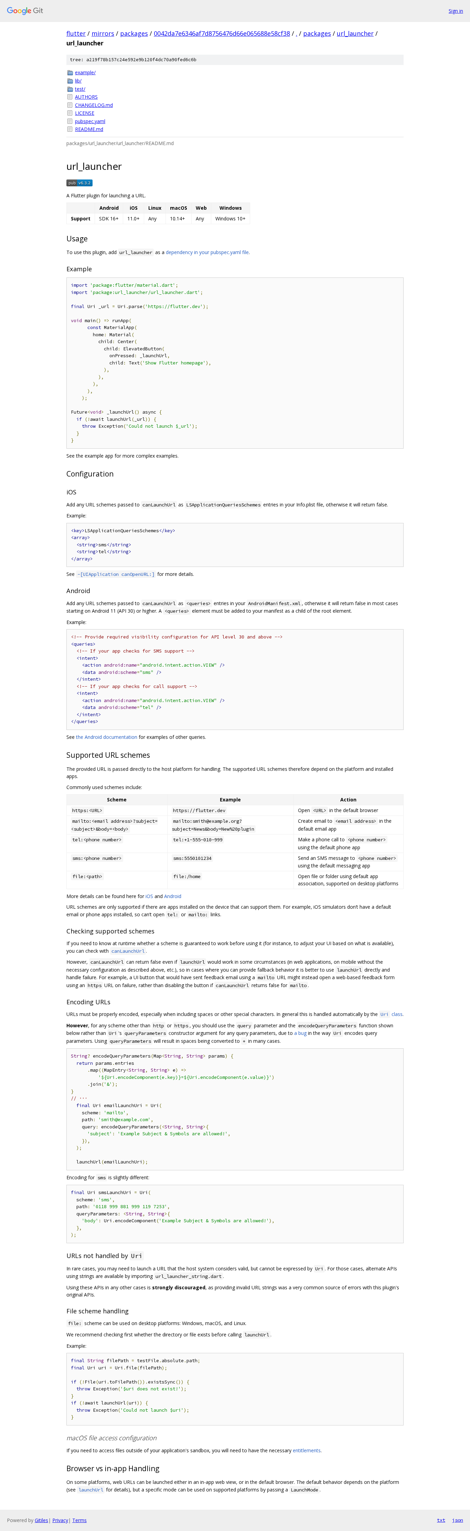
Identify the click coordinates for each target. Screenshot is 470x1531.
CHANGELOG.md (94, 105)
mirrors (103, 33)
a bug (300, 1033)
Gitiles (41, 1520)
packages (134, 33)
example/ (85, 72)
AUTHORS (86, 97)
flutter (76, 33)
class (392, 1014)
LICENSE (84, 113)
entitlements (307, 1450)
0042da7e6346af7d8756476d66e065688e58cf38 (222, 33)
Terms (79, 1520)
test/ (80, 89)
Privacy (60, 1520)
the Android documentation (106, 737)
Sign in (456, 11)
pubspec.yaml (90, 121)
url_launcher (355, 33)
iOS (149, 896)
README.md (89, 129)
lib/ (78, 80)
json (457, 1520)
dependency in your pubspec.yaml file (207, 252)
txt (441, 1520)
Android (172, 896)
